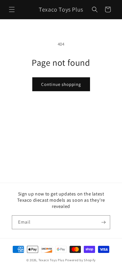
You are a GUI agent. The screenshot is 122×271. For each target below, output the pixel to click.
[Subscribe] (103, 222)
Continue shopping (61, 84)
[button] (11, 9)
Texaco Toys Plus (51, 260)
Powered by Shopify (80, 260)
